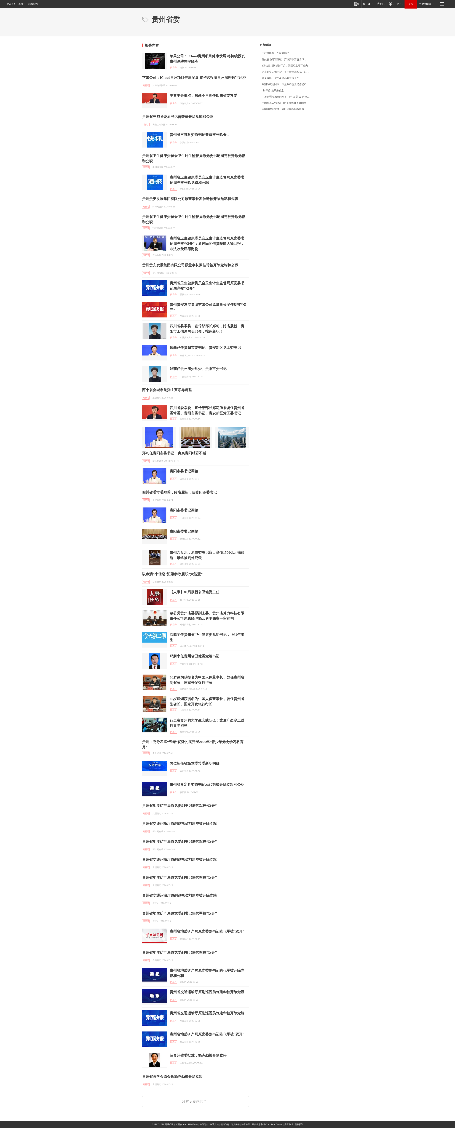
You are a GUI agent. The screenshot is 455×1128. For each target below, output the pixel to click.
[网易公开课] (367, 4)
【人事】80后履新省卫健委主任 (195, 592)
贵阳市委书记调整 (184, 471)
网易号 (173, 67)
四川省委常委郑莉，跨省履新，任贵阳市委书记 (179, 492)
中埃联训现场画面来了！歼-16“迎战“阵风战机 (287, 96)
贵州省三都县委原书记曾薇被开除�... (199, 135)
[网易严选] (380, 4)
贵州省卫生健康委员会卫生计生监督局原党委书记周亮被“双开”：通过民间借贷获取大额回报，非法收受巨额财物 (207, 243)
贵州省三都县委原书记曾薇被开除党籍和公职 (177, 117)
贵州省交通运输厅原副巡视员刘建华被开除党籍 (179, 823)
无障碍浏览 (33, 4)
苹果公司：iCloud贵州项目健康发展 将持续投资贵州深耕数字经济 (194, 77)
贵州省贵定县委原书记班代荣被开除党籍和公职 (207, 784)
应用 (20, 4)
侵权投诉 (299, 1124)
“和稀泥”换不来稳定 (273, 90)
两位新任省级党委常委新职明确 (195, 763)
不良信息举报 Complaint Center (267, 1124)
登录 (411, 4)
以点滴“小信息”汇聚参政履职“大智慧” (172, 574)
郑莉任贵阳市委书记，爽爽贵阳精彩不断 (174, 453)
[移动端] (356, 4)
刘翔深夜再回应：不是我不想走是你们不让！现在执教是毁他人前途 (287, 84)
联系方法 (214, 1124)
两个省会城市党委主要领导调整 (167, 390)
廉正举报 (288, 1124)
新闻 (146, 124)
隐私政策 (246, 1124)
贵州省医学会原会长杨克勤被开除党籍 (172, 1076)
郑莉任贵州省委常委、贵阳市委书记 (198, 369)
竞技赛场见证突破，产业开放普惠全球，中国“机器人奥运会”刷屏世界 (287, 59)
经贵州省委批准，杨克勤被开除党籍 (198, 1055)
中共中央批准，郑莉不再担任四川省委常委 (203, 95)
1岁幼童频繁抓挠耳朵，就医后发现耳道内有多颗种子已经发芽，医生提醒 (287, 65)
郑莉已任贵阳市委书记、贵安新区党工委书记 (205, 347)
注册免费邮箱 (425, 4)
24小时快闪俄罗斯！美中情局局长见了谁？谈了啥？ (287, 72)
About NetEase (190, 1124)
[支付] (391, 4)
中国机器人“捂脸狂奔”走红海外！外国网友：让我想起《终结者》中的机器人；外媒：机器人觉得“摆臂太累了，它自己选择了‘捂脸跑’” (287, 103)
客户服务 (235, 1124)
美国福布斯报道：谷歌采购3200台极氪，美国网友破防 (287, 109)
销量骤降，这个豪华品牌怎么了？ (280, 78)
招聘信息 (225, 1124)
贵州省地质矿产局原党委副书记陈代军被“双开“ (207, 1034)
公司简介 (204, 1124)
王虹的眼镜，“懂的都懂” (275, 53)
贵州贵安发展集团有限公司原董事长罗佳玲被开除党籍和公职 (190, 199)
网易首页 (11, 4)
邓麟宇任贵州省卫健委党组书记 (195, 656)
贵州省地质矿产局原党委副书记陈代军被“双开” (179, 806)
